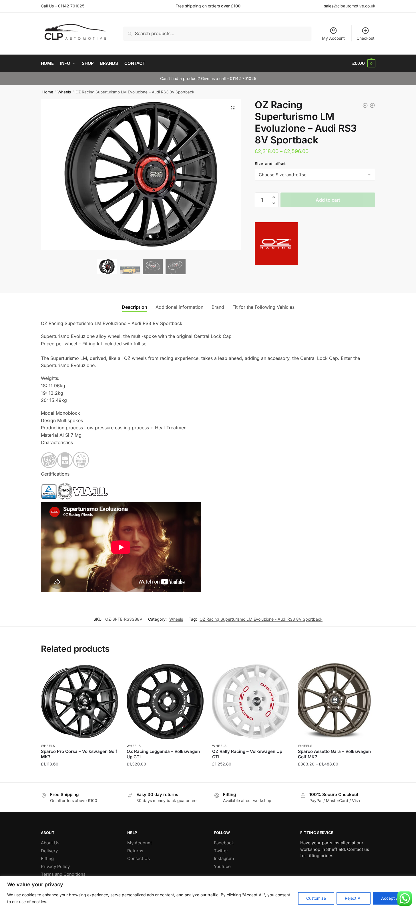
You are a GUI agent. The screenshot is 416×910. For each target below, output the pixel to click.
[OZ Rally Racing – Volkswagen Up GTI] (250, 701)
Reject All (353, 898)
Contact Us (138, 858)
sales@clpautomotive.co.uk (349, 5)
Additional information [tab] (179, 307)
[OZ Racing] (276, 244)
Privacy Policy (55, 866)
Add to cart (328, 200)
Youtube (222, 866)
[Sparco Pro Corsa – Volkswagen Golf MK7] (79, 701)
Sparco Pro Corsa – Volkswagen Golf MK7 (79, 754)
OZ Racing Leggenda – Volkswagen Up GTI (163, 754)
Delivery (49, 850)
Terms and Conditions (63, 874)
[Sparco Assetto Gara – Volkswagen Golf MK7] (336, 701)
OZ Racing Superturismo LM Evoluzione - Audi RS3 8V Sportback (261, 619)
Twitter (221, 850)
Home (47, 92)
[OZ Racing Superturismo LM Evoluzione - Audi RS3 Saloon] (365, 105)
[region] (208, 893)
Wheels (64, 92)
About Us (50, 842)
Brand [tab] (218, 307)
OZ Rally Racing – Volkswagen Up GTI (247, 754)
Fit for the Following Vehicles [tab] (263, 307)
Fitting (47, 858)
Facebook (224, 842)
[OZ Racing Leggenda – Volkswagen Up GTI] (165, 701)
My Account (333, 38)
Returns (135, 850)
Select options (79, 775)
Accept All (391, 898)
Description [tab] (134, 307)
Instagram (224, 858)
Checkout (366, 38)
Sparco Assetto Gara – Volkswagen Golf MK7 (334, 754)
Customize (316, 898)
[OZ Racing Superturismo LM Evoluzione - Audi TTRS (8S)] (372, 105)
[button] (232, 107)
